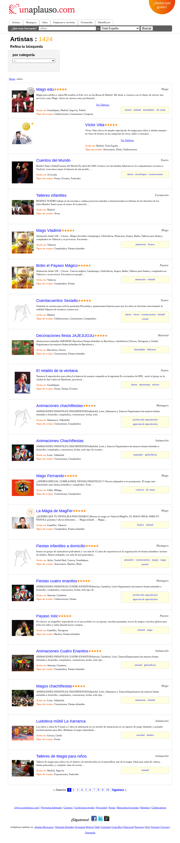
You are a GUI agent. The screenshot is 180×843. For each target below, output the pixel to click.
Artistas (16, 22)
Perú (147, 827)
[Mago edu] (23, 111)
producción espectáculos (145, 419)
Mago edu (45, 89)
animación (140, 244)
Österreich (128, 827)
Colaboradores (158, 807)
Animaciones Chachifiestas (60, 441)
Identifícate (104, 22)
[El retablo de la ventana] (22, 392)
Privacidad (101, 807)
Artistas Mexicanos (44, 827)
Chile (97, 827)
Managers (31, 22)
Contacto (68, 807)
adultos (150, 735)
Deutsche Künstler (64, 827)
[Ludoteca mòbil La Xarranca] (23, 739)
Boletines (145, 807)
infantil (137, 109)
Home (12, 79)
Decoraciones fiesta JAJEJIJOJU (65, 335)
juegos (155, 559)
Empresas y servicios (64, 22)
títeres (130, 174)
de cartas (161, 109)
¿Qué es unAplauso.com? (27, 807)
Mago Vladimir (48, 230)
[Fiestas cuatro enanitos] (23, 600)
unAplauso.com (43, 10)
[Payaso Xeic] (23, 635)
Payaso (164, 265)
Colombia (106, 827)
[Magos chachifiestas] (23, 705)
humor (128, 109)
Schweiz (155, 827)
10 (107, 790)
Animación (162, 440)
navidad (141, 735)
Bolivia (89, 827)
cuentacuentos (156, 174)
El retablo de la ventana (57, 370)
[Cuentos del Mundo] (22, 182)
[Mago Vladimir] (23, 252)
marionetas (144, 384)
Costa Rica (117, 827)
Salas (45, 22)
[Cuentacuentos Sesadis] (23, 322)
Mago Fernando (50, 476)
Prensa (112, 807)
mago (163, 559)
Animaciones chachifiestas (59, 405)
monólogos (141, 174)
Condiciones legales (84, 807)
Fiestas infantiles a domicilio (60, 546)
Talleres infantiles (51, 195)
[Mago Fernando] (23, 495)
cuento (145, 318)
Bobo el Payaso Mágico (57, 265)
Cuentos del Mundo (53, 160)
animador (138, 454)
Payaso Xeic (47, 616)
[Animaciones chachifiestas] (23, 428)
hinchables (139, 349)
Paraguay (139, 827)
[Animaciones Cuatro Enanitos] (23, 670)
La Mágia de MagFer (54, 511)
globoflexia (151, 454)
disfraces (151, 349)
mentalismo (149, 109)
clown (136, 314)
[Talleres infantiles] (23, 214)
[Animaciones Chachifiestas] (23, 460)
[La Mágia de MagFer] (23, 527)
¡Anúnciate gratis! (162, 5)
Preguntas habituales (51, 807)
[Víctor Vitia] (23, 143)
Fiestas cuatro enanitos (56, 581)
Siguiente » (119, 790)
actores (155, 384)
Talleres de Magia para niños (61, 756)
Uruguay (164, 827)
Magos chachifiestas (54, 686)
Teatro (165, 160)
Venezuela (90, 832)
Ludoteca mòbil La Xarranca (61, 721)
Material (163, 335)
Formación (86, 22)
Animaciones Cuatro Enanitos (62, 651)
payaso (145, 564)
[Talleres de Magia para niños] (23, 775)
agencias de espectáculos (145, 424)
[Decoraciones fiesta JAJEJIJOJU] (23, 354)
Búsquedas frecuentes (128, 807)
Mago (165, 89)
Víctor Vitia (94, 125)
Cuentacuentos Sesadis (57, 300)
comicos (140, 489)
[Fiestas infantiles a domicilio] (23, 568)
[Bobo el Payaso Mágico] (23, 287)
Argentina (80, 827)
